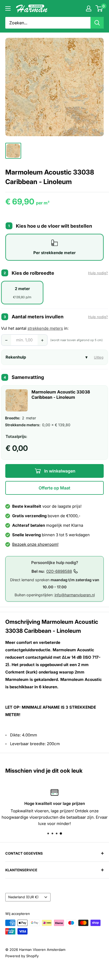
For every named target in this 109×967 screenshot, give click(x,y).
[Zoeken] (97, 23)
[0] (99, 8)
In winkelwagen (59, 471)
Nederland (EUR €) (23, 897)
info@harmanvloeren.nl (74, 595)
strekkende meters (45, 328)
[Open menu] (8, 8)
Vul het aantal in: (35, 328)
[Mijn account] (88, 8)
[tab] (54, 247)
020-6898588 (59, 571)
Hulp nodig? (98, 273)
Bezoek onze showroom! (35, 544)
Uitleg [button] (98, 357)
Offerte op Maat (54, 488)
